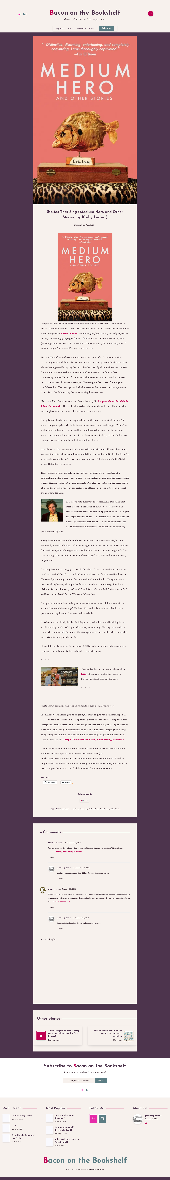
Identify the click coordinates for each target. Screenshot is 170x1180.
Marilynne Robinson (79, 809)
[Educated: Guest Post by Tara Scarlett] (49, 1142)
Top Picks (60, 28)
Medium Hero (93, 809)
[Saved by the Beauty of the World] (6, 1138)
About (92, 28)
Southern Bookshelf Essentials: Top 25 (64, 1129)
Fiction (85, 800)
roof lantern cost (63, 902)
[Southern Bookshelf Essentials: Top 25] (49, 1130)
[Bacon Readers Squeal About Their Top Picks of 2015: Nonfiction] (112, 1035)
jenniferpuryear (64, 868)
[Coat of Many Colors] (6, 1118)
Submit (101, 1081)
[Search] (150, 13)
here (83, 674)
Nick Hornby (105, 809)
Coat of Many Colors (22, 1116)
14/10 (14, 1126)
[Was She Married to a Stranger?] (49, 1118)
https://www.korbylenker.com (69, 852)
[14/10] (6, 1128)
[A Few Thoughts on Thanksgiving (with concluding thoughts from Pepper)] (57, 1035)
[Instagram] (19, 14)
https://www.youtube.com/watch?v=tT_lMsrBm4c (94, 739)
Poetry (71, 28)
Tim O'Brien (116, 809)
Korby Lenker (69, 333)
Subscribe (106, 28)
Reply (52, 857)
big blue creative (97, 1169)
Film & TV (81, 28)
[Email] (25, 14)
